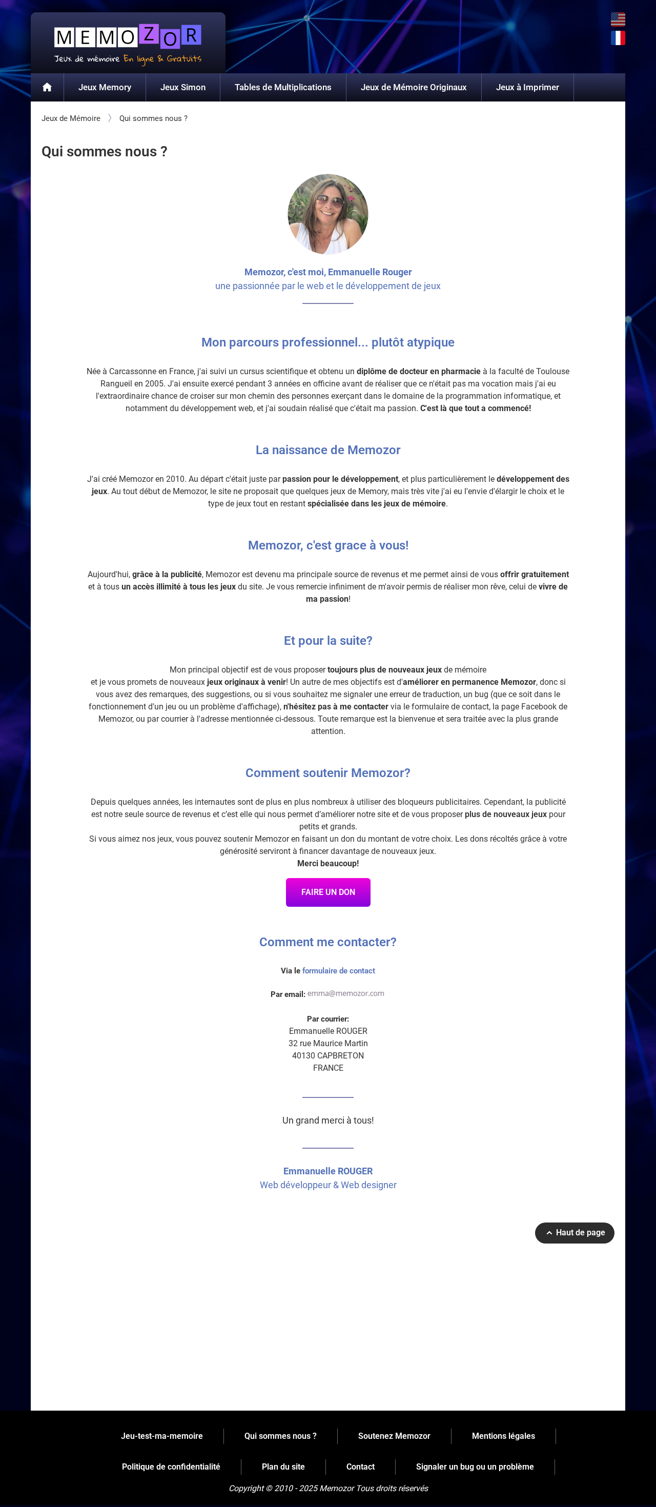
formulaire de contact (338, 970)
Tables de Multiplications (283, 87)
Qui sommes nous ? (280, 1436)
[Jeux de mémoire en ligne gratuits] (128, 42)
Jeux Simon (183, 87)
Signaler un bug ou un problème (475, 1467)
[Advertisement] (328, 1330)
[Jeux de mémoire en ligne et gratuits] (47, 87)
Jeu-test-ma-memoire (162, 1436)
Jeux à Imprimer (527, 87)
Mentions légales (503, 1436)
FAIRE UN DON (328, 892)
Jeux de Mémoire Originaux (414, 87)
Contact (360, 1467)
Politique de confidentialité (171, 1467)
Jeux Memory (104, 87)
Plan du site (283, 1467)
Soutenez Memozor (394, 1436)
